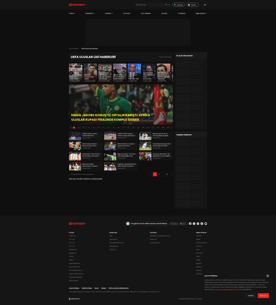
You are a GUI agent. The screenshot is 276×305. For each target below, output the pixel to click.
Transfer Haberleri (75, 277)
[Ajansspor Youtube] (205, 223)
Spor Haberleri (73, 48)
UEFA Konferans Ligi (75, 270)
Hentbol (199, 236)
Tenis (198, 256)
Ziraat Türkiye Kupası (76, 274)
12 (128, 127)
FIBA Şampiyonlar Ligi (117, 243)
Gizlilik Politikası (87, 288)
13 (133, 127)
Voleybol (108, 13)
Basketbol (89, 13)
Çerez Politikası (74, 288)
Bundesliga (73, 250)
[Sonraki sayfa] (171, 174)
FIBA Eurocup (114, 246)
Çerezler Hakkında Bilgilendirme (226, 289)
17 (153, 127)
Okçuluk (199, 270)
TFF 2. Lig (72, 243)
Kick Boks (199, 253)
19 (163, 127)
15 (143, 127)
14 (138, 127)
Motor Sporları (201, 243)
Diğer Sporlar (200, 13)
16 (148, 127)
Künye (97, 288)
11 (123, 127)
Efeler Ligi (153, 239)
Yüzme (198, 260)
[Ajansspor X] (194, 223)
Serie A (71, 260)
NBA (111, 236)
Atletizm (199, 246)
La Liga (71, 256)
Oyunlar (164, 13)
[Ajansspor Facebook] (190, 223)
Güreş (198, 239)
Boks (198, 250)
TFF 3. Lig (72, 246)
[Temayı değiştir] (204, 5)
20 (168, 127)
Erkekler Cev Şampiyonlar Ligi (160, 236)
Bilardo (198, 263)
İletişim (103, 288)
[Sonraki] (171, 73)
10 (118, 127)
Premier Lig (72, 253)
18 (158, 127)
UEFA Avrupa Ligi (74, 267)
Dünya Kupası (73, 281)
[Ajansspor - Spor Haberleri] (77, 4)
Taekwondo (200, 274)
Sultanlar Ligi (154, 243)
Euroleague (114, 239)
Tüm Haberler (146, 13)
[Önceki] (71, 73)
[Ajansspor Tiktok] (202, 223)
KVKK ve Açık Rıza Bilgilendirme (119, 288)
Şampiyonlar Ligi (74, 263)
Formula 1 (126, 13)
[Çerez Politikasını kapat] (267, 275)
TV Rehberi (181, 13)
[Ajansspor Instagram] (198, 223)
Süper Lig (72, 236)
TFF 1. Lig (71, 239)
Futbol (71, 13)
